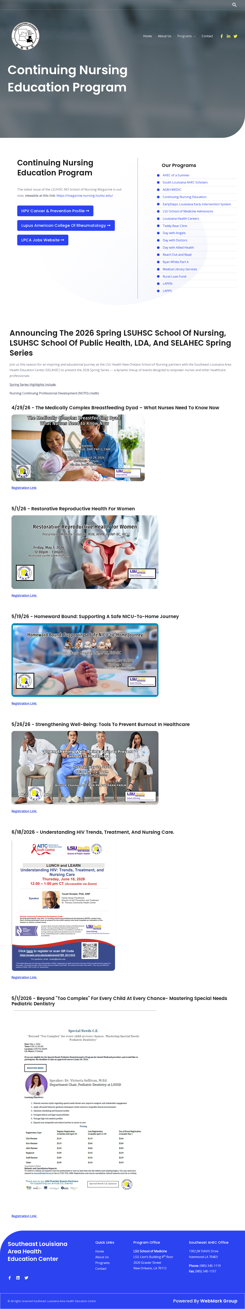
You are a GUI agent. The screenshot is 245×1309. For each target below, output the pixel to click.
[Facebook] (222, 36)
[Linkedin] (228, 36)
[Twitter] (235, 36)
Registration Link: (24, 488)
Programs (102, 1263)
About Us (102, 1257)
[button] (234, 5)
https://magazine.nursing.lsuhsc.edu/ (84, 195)
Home (99, 1251)
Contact (100, 1268)
